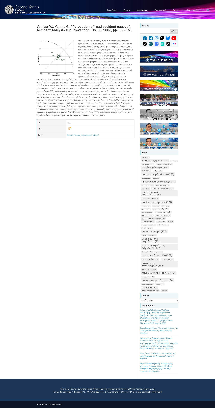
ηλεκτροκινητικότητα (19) (162, 185)
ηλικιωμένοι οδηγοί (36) (148, 221)
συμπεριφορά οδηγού (90, 135)
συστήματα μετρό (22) (147, 212)
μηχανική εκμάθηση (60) (160, 209)
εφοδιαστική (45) (146, 209)
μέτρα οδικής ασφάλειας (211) (151, 240)
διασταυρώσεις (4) (146, 206)
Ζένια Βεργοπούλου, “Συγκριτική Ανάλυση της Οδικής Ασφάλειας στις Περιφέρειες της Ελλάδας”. (159, 330)
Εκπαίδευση (112, 10)
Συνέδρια (176, 10)
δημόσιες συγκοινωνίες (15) (148, 224)
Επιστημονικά (160, 10)
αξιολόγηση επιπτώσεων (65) (163, 188)
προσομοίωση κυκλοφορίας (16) (149, 269)
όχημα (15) (164, 290)
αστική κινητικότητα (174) (157, 280)
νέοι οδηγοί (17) (159, 284)
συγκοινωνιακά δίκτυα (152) (158, 273)
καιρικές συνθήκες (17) (147, 284)
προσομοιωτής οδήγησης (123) (158, 181)
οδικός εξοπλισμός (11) (147, 228)
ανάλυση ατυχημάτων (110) (154, 160)
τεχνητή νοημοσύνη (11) (147, 164)
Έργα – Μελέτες (193, 10)
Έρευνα (127, 10)
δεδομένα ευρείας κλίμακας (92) (154, 167)
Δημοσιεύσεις (142, 10)
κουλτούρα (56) (146, 171)
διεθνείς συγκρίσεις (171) (157, 202)
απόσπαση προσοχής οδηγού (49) (150, 178)
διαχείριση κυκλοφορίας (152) (153, 264)
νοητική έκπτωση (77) (149, 287)
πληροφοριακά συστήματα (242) (151, 193)
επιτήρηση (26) (145, 188)
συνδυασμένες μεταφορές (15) (163, 215)
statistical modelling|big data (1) (150, 290)
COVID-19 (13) (145, 157)
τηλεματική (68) (167, 259)
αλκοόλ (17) (173, 161)
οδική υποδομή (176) (154, 231)
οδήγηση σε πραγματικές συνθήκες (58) (153, 218)
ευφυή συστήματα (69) (150, 198)
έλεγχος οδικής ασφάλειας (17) (149, 235)
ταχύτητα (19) (158, 251)
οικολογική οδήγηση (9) (147, 185)
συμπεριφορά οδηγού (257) (158, 174)
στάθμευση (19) (161, 221)
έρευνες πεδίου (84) (150, 259)
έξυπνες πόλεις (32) (146, 252)
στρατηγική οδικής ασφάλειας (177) (153, 247)
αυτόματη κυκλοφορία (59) (164, 164)
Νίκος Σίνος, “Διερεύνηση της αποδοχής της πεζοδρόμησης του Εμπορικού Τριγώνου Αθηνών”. (158, 356)
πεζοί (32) (170, 221)
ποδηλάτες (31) (157, 171)
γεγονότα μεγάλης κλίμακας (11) (161, 206)
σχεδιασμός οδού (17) (162, 224)
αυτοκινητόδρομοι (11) (147, 215)
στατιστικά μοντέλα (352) (157, 255)
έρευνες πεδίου (73, 135)
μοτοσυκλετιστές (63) (163, 212)
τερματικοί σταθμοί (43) (148, 277)
